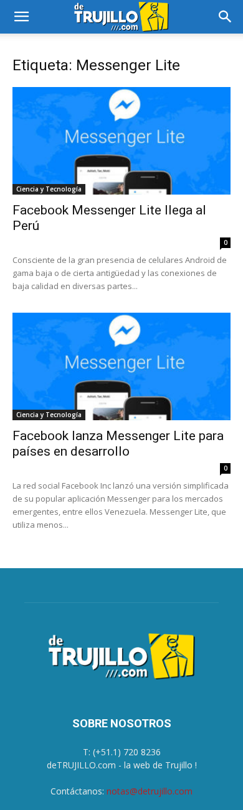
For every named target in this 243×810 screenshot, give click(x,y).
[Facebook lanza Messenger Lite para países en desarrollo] (121, 366)
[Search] (225, 17)
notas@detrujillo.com (150, 791)
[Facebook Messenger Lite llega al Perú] (121, 141)
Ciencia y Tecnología (49, 189)
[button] (21, 17)
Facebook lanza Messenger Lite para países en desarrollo (118, 443)
